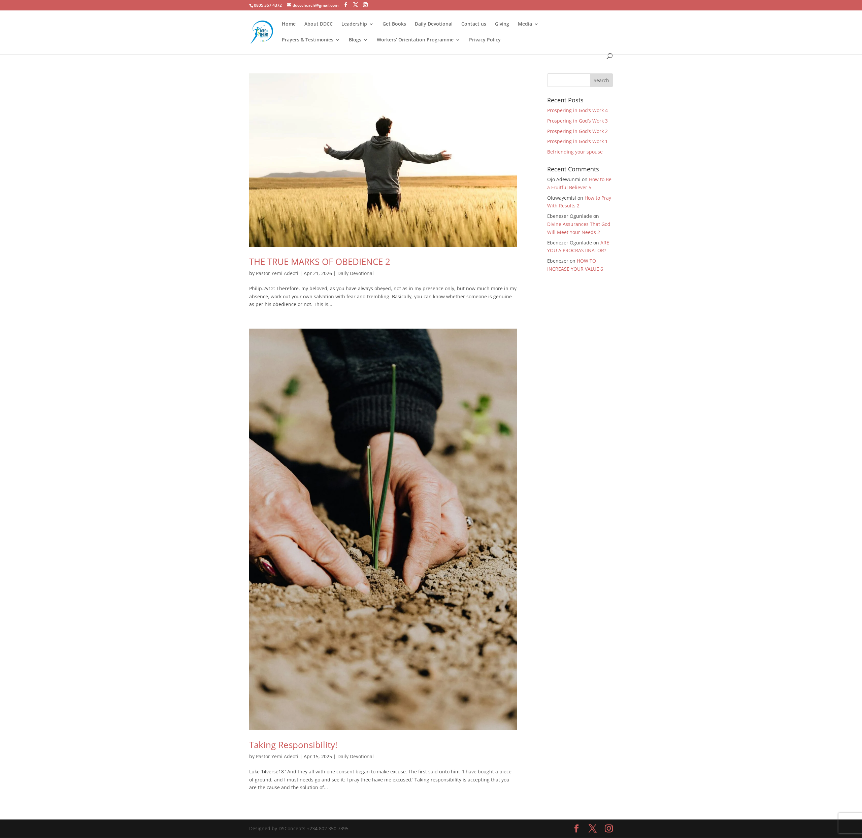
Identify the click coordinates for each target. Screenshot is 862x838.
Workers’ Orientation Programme (415, 40)
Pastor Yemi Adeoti (277, 273)
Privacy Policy (485, 40)
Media (525, 24)
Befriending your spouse (575, 151)
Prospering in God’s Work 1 (577, 141)
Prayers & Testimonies (307, 40)
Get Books (394, 24)
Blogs (355, 40)
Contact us (473, 24)
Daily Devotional (434, 24)
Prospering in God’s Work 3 (577, 121)
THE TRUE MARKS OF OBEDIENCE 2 (319, 262)
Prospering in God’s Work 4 (577, 110)
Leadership (354, 24)
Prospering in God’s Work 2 (577, 131)
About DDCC (318, 24)
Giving (502, 24)
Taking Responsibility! (293, 745)
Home (289, 24)
